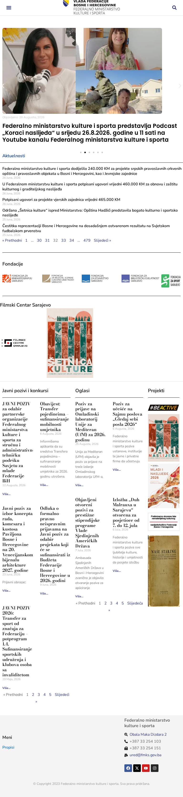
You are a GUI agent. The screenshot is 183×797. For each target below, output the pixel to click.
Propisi (8, 747)
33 (63, 240)
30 (39, 240)
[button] (9, 8)
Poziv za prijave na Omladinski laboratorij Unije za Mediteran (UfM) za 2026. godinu (90, 422)
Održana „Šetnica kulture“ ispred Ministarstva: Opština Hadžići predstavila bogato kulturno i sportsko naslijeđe (90, 213)
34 (71, 240)
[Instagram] (154, 768)
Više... (6, 494)
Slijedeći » (102, 240)
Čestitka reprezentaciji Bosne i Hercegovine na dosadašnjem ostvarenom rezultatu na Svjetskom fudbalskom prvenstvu (86, 228)
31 (47, 240)
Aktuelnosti (13, 156)
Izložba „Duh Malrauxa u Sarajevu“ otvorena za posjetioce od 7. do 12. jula (126, 512)
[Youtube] (146, 768)
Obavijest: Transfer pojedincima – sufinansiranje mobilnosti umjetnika (54, 417)
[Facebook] (128, 768)
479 (87, 240)
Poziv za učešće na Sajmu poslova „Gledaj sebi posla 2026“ (127, 414)
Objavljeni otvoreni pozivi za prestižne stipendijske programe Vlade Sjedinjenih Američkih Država (87, 522)
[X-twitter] (137, 768)
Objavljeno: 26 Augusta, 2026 (23, 117)
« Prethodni (12, 240)
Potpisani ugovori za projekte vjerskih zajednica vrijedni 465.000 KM (61, 199)
